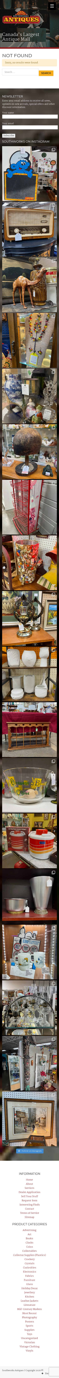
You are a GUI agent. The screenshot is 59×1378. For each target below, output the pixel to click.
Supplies (29, 1330)
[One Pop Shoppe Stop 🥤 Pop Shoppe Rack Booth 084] (29, 507)
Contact (29, 1209)
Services (29, 1188)
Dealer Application (29, 1192)
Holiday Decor (29, 1288)
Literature (29, 1305)
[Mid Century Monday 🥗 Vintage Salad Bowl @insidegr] (29, 785)
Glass (29, 1284)
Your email (8, 123)
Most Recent (29, 1313)
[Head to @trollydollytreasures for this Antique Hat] (29, 451)
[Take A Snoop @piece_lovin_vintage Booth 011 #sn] (29, 952)
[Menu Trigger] (52, 6)
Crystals (29, 1263)
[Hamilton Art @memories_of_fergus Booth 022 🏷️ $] (29, 1119)
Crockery (29, 1259)
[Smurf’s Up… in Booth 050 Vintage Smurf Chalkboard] (29, 173)
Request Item (29, 1201)
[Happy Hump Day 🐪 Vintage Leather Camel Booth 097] (29, 284)
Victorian (29, 1342)
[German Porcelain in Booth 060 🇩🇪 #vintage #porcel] (29, 674)
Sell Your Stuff (29, 1196)
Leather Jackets (29, 1301)
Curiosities (29, 1268)
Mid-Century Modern (29, 1309)
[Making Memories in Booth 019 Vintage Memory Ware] (29, 562)
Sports (29, 1326)
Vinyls (29, 1351)
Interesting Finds (29, 1205)
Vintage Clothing (30, 1347)
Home (29, 1180)
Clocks (29, 1243)
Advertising (29, 1230)
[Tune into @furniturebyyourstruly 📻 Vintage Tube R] (29, 229)
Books (29, 1239)
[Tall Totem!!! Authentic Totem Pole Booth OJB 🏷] (29, 1063)
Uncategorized (29, 1338)
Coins (29, 1247)
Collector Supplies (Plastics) (29, 1255)
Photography (29, 1318)
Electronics (29, 1272)
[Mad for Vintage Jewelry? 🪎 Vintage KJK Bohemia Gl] (29, 340)
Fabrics (29, 1276)
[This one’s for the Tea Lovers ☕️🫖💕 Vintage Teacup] (29, 729)
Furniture (29, 1280)
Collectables (29, 1251)
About (29, 1184)
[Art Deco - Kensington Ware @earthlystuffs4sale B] (29, 896)
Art (29, 1234)
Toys (29, 1334)
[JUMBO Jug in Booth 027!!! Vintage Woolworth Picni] (29, 840)
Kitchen (29, 1297)
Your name (8, 113)
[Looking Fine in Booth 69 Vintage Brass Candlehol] (29, 618)
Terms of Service (29, 1213)
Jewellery (29, 1293)
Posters (29, 1322)
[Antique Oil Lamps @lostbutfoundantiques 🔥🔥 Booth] (29, 1007)
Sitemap (29, 1217)
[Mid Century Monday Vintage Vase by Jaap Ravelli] (29, 396)
